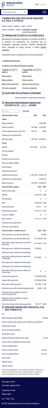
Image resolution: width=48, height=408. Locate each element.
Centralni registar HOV (11, 385)
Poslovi (29, 26)
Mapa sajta (6, 394)
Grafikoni (17, 26)
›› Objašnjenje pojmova (11, 61)
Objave (18, 30)
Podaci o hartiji (7, 26)
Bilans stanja (6, 76)
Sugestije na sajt (8, 390)
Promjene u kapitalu (9, 88)
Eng (44, 4)
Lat (36, 4)
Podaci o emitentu (8, 30)
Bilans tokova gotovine (10, 84)
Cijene (23, 26)
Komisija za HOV (8, 382)
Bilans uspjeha (7, 80)
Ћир (40, 4)
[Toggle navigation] (44, 12)
